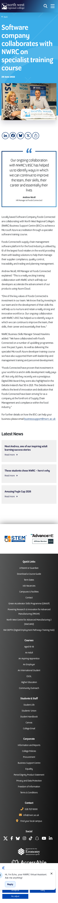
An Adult (29, 653)
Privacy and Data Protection (29, 781)
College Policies (29, 751)
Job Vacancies (29, 586)
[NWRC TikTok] (30, 839)
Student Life (29, 705)
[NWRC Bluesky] (18, 839)
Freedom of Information (29, 787)
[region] (26, 876)
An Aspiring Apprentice (29, 658)
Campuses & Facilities (29, 592)
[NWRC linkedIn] (50, 839)
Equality (29, 769)
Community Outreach (29, 688)
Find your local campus (31, 821)
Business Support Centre (29, 763)
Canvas (29, 722)
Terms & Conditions (29, 792)
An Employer (29, 664)
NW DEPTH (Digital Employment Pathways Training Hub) (29, 630)
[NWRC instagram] (24, 839)
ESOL (29, 676)
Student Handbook (29, 717)
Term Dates (29, 580)
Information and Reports (29, 745)
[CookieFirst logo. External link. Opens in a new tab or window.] (3, 868)
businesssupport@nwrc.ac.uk (40, 419)
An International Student (29, 670)
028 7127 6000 (31, 809)
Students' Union (29, 711)
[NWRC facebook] (12, 839)
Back (5, 17)
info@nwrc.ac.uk (31, 815)
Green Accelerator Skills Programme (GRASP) (29, 603)
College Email (29, 728)
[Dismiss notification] (51, 873)
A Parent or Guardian (29, 568)
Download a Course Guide (29, 574)
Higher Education (29, 682)
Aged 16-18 (29, 647)
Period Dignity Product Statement (29, 775)
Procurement (29, 757)
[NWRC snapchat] (37, 839)
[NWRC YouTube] (44, 839)
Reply (10, 884)
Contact (29, 597)
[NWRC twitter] (5, 839)
